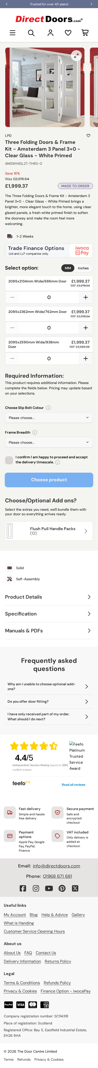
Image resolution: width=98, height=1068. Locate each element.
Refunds (24, 1059)
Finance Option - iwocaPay (66, 991)
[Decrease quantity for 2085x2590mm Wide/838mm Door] (12, 358)
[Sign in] (50, 32)
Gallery (78, 914)
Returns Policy (58, 961)
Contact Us (46, 952)
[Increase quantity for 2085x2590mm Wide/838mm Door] (86, 358)
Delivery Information (22, 961)
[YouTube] (49, 888)
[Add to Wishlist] (88, 135)
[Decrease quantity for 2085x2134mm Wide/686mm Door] (12, 297)
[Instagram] (35, 888)
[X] (75, 888)
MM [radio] (68, 268)
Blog (34, 914)
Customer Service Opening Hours (34, 931)
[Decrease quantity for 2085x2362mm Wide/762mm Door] (12, 328)
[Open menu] (12, 32)
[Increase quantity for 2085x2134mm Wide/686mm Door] (86, 297)
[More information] (48, 408)
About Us (12, 952)
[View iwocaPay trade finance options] (49, 250)
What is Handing (19, 923)
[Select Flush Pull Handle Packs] (85, 531)
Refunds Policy (57, 982)
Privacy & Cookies (20, 991)
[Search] (31, 32)
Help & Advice (54, 914)
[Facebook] (22, 888)
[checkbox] (9, 460)
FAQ (28, 952)
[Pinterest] (62, 888)
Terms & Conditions (22, 982)
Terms (9, 1059)
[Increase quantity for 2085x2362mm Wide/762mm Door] (86, 328)
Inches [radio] (83, 268)
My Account (15, 914)
